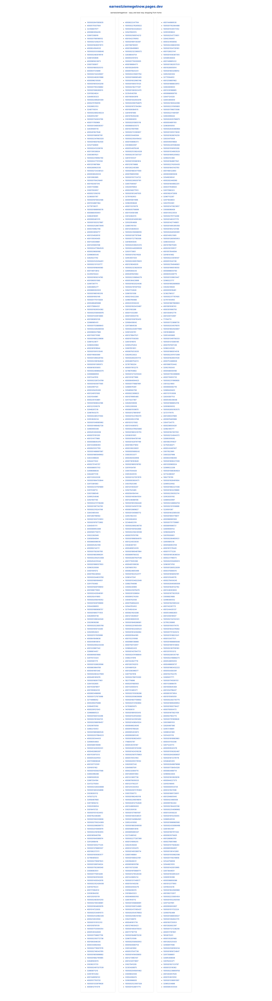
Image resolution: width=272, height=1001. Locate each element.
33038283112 (92, 793)
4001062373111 (93, 851)
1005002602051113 (133, 358)
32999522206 (169, 467)
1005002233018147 (171, 258)
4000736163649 (132, 461)
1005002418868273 (171, 658)
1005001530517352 (171, 29)
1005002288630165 (171, 45)
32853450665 (169, 335)
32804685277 (92, 287)
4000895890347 (132, 832)
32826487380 (169, 725)
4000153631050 (169, 977)
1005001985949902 (95, 455)
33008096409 (169, 209)
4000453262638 (94, 432)
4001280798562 (93, 516)
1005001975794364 (133, 106)
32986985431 (92, 322)
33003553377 (131, 455)
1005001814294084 (133, 632)
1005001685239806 (95, 338)
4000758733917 (131, 645)
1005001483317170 (171, 219)
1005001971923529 (171, 593)
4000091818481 (169, 290)
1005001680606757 (95, 609)
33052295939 (131, 406)
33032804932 (131, 519)
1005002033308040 (95, 51)
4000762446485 (94, 816)
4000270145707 (93, 464)
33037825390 (131, 484)
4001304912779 (169, 313)
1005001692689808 (171, 284)
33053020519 (131, 474)
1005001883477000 (133, 171)
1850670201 (168, 935)
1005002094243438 (95, 645)
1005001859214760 (95, 277)
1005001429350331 (95, 748)
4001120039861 (93, 242)
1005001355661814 (133, 161)
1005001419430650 (133, 954)
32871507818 (130, 674)
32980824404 (169, 774)
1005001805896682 (95, 954)
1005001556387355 (171, 55)
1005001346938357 (95, 126)
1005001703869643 (95, 325)
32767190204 (130, 364)
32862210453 (92, 729)
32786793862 (131, 371)
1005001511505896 (95, 635)
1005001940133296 (95, 716)
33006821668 (169, 596)
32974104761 (130, 467)
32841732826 (130, 290)
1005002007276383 (133, 790)
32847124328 (169, 97)
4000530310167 (131, 745)
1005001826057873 (95, 45)
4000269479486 (94, 703)
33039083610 (131, 119)
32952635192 (169, 496)
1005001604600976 (95, 906)
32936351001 (130, 435)
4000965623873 (94, 61)
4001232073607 (131, 961)
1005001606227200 (171, 461)
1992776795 (168, 477)
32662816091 (92, 216)
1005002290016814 (133, 800)
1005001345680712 (133, 513)
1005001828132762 (171, 587)
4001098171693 (93, 590)
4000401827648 (93, 132)
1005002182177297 (133, 87)
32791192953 (130, 196)
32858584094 (93, 538)
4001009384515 (131, 109)
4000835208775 (170, 274)
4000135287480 (170, 938)
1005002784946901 (171, 264)
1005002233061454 (171, 896)
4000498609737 (170, 664)
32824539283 (131, 845)
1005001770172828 (95, 300)
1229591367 (168, 509)
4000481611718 (131, 922)
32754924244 (131, 609)
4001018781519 (93, 925)
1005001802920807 (171, 329)
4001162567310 (93, 184)
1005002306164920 (95, 361)
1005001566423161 (133, 858)
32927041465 (130, 490)
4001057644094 (170, 251)
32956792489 (169, 913)
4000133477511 (169, 638)
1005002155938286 (133, 693)
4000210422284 (132, 297)
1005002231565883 (171, 106)
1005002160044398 (171, 103)
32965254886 (169, 984)
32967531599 (130, 938)
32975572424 (92, 658)
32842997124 (92, 387)
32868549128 (169, 819)
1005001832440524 (133, 629)
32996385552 (169, 600)
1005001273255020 (133, 374)
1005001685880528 (95, 732)
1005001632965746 (133, 80)
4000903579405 (170, 835)
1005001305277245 (95, 845)
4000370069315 (170, 571)
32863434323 (169, 242)
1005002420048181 (95, 593)
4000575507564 (94, 26)
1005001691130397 (133, 42)
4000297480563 (132, 684)
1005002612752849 (133, 803)
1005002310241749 (95, 509)
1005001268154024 (95, 864)
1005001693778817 (171, 516)
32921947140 (92, 500)
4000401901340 (93, 671)
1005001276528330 (133, 874)
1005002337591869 (95, 487)
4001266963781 (169, 838)
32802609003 (169, 87)
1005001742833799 (95, 119)
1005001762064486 (171, 26)
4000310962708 (93, 229)
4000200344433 (94, 738)
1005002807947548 (133, 558)
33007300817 (92, 64)
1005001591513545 (95, 351)
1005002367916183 (171, 648)
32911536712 (92, 490)
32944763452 (131, 606)
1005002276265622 (133, 26)
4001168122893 (169, 171)
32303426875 (131, 967)
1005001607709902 (133, 700)
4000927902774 (170, 716)
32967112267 (168, 196)
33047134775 (168, 422)
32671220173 (168, 745)
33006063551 (92, 871)
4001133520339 (93, 477)
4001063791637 (169, 442)
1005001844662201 (171, 184)
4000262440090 (170, 180)
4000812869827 (132, 509)
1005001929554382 (95, 309)
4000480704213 (132, 361)
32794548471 (168, 445)
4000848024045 (132, 725)
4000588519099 (94, 745)
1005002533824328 (133, 151)
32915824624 (92, 93)
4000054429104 (94, 758)
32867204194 (92, 780)
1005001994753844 (95, 480)
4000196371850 (131, 445)
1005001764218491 (95, 180)
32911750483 (92, 584)
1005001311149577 (132, 880)
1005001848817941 (171, 161)
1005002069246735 (133, 526)
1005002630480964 (171, 129)
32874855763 (131, 567)
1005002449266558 (95, 329)
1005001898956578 (95, 209)
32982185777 (168, 429)
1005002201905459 (133, 625)
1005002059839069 (133, 696)
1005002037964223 (95, 735)
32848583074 (92, 961)
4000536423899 (132, 280)
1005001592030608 (95, 819)
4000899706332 (132, 555)
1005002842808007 (171, 754)
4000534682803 (170, 613)
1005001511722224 (171, 909)
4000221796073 (170, 558)
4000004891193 (169, 122)
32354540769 (131, 93)
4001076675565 (170, 245)
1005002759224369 (95, 822)
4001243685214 (131, 877)
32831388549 (92, 493)
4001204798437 (170, 690)
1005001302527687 (95, 222)
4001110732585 (131, 867)
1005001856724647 (171, 951)
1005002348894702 (171, 503)
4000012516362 (169, 967)
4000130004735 (132, 316)
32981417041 (130, 577)
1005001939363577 (95, 855)
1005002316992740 (95, 158)
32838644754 (131, 55)
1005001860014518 (171, 351)
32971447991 (168, 903)
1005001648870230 (133, 935)
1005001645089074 (95, 838)
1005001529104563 (133, 716)
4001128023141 (169, 51)
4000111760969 (93, 122)
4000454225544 (94, 561)
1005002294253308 (95, 558)
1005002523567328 (133, 984)
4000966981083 (170, 519)
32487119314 (92, 109)
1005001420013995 (171, 867)
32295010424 (92, 274)
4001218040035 (131, 264)
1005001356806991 (133, 903)
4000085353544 (170, 987)
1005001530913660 (95, 316)
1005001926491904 (171, 480)
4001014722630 (93, 909)
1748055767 (130, 742)
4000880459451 (94, 213)
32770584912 (168, 77)
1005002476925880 (133, 429)
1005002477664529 (95, 248)
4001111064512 (93, 890)
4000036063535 (132, 619)
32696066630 (93, 471)
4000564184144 (131, 493)
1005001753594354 (95, 929)
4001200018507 (169, 616)
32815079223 (92, 887)
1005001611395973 (95, 364)
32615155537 (130, 158)
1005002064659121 (171, 538)
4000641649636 (94, 638)
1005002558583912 (133, 942)
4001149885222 (169, 61)
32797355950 (169, 300)
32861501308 (130, 293)
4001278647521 (131, 335)
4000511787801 (169, 932)
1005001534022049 (133, 580)
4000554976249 (132, 148)
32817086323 (169, 190)
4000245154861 (93, 400)
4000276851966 (170, 842)
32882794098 (131, 584)
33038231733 (92, 964)
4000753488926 (170, 361)
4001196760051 (131, 45)
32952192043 (169, 367)
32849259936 (131, 403)
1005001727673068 (95, 696)
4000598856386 (170, 880)
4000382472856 (170, 193)
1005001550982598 (171, 855)
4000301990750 (170, 309)
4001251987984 (93, 164)
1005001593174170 (171, 625)
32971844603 (169, 200)
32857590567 (131, 184)
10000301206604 (132, 593)
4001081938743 (169, 306)
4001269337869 (170, 416)
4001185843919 (131, 97)
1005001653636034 (171, 555)
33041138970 (130, 919)
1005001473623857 (171, 206)
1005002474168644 (133, 655)
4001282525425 (170, 942)
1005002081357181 (171, 655)
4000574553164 (131, 758)
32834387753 (169, 397)
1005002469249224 (95, 113)
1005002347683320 (95, 139)
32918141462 (168, 255)
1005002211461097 (171, 113)
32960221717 (168, 280)
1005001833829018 (171, 777)
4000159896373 (132, 142)
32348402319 (131, 522)
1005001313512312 (94, 922)
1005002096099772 (95, 825)
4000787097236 (170, 345)
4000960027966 (94, 332)
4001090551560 (93, 280)
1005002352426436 (95, 883)
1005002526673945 (95, 226)
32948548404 (169, 58)
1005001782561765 (95, 551)
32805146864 (131, 855)
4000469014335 (132, 548)
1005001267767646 (133, 235)
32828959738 (93, 616)
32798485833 (93, 858)
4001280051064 (131, 774)
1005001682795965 (95, 958)
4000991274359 (131, 596)
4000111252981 (131, 313)
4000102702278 (170, 674)
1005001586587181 (95, 135)
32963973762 (169, 564)
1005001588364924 (171, 471)
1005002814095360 (133, 219)
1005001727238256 (171, 929)
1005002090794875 (133, 103)
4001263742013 (131, 664)
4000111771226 (169, 551)
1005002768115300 (133, 677)
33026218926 (169, 287)
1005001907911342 (171, 832)
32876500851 (169, 535)
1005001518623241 (171, 635)
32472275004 (92, 784)
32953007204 (131, 258)
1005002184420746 (171, 806)
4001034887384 (93, 203)
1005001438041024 (133, 722)
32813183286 (130, 309)
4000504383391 (170, 671)
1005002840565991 (171, 232)
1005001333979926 (95, 984)
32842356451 (169, 38)
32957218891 (168, 729)
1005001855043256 (95, 84)
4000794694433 (132, 603)
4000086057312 (93, 467)
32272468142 (130, 835)
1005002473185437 (133, 909)
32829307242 (131, 764)
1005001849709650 (95, 587)
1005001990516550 (171, 268)
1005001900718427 (171, 706)
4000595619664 (170, 142)
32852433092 (131, 822)
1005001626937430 (171, 358)
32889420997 (169, 500)
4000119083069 (93, 355)
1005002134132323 (171, 619)
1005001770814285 (95, 874)
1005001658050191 (171, 574)
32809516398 (169, 877)
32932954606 (131, 222)
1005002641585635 (95, 22)
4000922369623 (132, 393)
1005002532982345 (95, 916)
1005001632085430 (171, 513)
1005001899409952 (171, 703)
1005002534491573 (95, 913)
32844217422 (92, 461)
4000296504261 (170, 426)
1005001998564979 (133, 538)
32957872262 (92, 974)
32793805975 (131, 706)
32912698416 (92, 842)
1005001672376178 (171, 758)
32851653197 (168, 829)
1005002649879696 (171, 764)
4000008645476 (94, 442)
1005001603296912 (171, 71)
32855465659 (169, 100)
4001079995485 (132, 397)
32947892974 (131, 32)
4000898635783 (170, 271)
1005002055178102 (133, 761)
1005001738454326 (171, 767)
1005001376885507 (95, 848)
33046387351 (130, 545)
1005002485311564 (95, 416)
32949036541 (169, 177)
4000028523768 (132, 419)
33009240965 (131, 587)
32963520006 (93, 567)
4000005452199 (94, 545)
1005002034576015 (171, 325)
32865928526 (93, 777)
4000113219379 (131, 206)
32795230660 (169, 622)
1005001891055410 (133, 713)
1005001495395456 (171, 226)
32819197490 (130, 113)
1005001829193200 (95, 877)
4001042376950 (132, 38)
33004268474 (131, 977)
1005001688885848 (171, 642)
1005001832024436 (133, 284)
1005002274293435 (171, 164)
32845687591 (130, 767)
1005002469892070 (95, 371)
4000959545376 (170, 748)
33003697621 (92, 155)
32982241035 (169, 348)
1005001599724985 (133, 906)
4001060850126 (93, 319)
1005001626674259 (171, 135)
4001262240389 (132, 167)
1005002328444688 (95, 787)
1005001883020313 (95, 67)
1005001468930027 (171, 916)
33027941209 (130, 964)
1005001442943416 (133, 100)
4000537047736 (132, 951)
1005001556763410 (133, 319)
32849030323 (93, 97)
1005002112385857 (133, 132)
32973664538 (131, 325)
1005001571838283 (171, 845)
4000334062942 (94, 945)
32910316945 (168, 784)
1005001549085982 (95, 422)
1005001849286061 (133, 622)
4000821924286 (132, 613)
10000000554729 (170, 787)
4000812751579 (93, 987)
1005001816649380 (95, 268)
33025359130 (131, 809)
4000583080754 (132, 945)
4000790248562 (94, 574)
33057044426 (131, 471)
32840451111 (92, 526)
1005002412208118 (95, 148)
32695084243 (131, 271)
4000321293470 (132, 848)
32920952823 (93, 632)
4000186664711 (131, 64)
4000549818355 (170, 661)
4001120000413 (131, 687)
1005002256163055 (95, 832)
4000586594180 (170, 371)
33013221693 (168, 384)
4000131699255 (131, 842)
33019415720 (92, 809)
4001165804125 (93, 690)
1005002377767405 (171, 297)
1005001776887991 (133, 384)
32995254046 (93, 496)
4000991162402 (169, 803)
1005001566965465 (133, 77)
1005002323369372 (133, 51)
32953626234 (93, 419)
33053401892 (131, 948)
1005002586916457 (95, 722)
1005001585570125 (133, 84)
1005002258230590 (133, 532)
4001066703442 (170, 364)
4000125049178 (169, 577)
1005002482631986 (95, 77)
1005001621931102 (171, 432)
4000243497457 (170, 448)
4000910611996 (131, 200)
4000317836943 (170, 187)
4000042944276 (132, 887)
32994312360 (169, 158)
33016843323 (131, 893)
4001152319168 (131, 638)
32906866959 (93, 374)
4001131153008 (169, 393)
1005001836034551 (133, 738)
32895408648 (169, 958)
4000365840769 (94, 835)
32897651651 (130, 348)
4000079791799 (131, 535)
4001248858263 (132, 806)
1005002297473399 (171, 355)
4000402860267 (94, 751)
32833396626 (93, 458)
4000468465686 (94, 303)
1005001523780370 (133, 416)
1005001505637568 (95, 771)
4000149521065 (169, 235)
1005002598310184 (133, 916)
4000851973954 (170, 693)
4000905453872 (132, 732)
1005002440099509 (133, 248)
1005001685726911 (171, 793)
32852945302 (169, 74)
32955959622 (169, 32)
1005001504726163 (171, 48)
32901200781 (130, 332)
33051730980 (92, 187)
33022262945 (93, 535)
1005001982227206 (171, 487)
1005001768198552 (95, 38)
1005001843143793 (171, 167)
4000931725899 (93, 71)
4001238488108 (131, 500)
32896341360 (169, 732)
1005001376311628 (133, 255)
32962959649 (131, 203)
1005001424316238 (133, 751)
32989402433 (131, 648)
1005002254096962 (171, 809)
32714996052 (92, 700)
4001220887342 (93, 648)
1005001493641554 (133, 496)
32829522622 (131, 355)
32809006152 (169, 529)
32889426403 (169, 390)
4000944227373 (170, 780)
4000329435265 (94, 390)
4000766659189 (132, 174)
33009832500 (131, 974)
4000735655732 (170, 377)
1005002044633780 (95, 577)
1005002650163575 (171, 409)
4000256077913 (131, 190)
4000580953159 (170, 545)
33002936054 (93, 806)
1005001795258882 (95, 87)
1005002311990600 (171, 380)
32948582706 (131, 390)
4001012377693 (169, 883)
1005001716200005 (133, 61)
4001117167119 (131, 932)
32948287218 (92, 409)
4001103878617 (93, 687)
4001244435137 (169, 609)
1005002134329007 (95, 74)
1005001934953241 (171, 874)
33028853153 (92, 106)
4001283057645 (170, 974)
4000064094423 (132, 380)
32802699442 (169, 116)
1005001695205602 (171, 155)
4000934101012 (131, 58)
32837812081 (168, 203)
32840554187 (92, 116)
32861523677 (92, 342)
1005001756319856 (171, 858)
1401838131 (130, 709)
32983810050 (169, 126)
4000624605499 (132, 571)
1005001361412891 (171, 851)
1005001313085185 (171, 342)
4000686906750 (170, 93)
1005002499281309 (95, 100)
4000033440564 (132, 135)
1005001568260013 (95, 90)
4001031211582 (131, 422)
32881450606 (92, 58)
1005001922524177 (133, 574)
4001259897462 (170, 80)
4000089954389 (94, 529)
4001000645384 (170, 687)
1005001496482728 (95, 426)
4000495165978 (93, 677)
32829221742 (92, 258)
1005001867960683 (171, 303)
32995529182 (169, 484)
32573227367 (131, 400)
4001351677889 (131, 377)
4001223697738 (131, 777)
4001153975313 (93, 754)
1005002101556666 (171, 506)
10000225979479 (132, 590)
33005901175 (92, 661)
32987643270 (92, 413)
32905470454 (131, 345)
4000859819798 (132, 864)
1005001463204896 (95, 790)
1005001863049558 (133, 825)
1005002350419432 (133, 139)
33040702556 (131, 600)
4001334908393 (94, 445)
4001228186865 (169, 90)
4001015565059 (169, 696)
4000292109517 (169, 248)
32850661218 (168, 542)
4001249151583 (93, 393)
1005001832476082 (171, 629)
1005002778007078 (95, 948)
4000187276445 (170, 548)
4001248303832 (170, 590)
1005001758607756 (95, 935)
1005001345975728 (133, 506)
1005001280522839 (171, 567)
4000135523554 (170, 213)
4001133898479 (169, 684)
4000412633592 (94, 919)
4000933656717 (93, 232)
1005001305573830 (171, 132)
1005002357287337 (133, 155)
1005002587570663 (133, 754)
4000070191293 (93, 435)
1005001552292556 (171, 900)
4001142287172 (169, 606)
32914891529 (130, 667)
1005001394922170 (171, 919)
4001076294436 (132, 116)
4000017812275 (131, 367)
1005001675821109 (171, 713)
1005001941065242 (171, 603)
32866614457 (92, 651)
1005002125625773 (95, 42)
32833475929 (169, 139)
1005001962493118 (133, 796)
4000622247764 (132, 22)
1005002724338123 (95, 171)
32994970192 (92, 706)
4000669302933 (94, 290)
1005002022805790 (95, 625)
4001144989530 (169, 22)
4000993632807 (170, 906)
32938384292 (93, 893)
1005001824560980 (171, 890)
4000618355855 (94, 367)
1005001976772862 (95, 522)
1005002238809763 (171, 971)
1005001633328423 (133, 29)
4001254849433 (132, 229)
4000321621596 (169, 790)
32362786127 (168, 293)
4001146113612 (93, 271)
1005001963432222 (171, 667)
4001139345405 (93, 238)
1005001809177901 (95, 680)
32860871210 (92, 971)
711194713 (167, 319)
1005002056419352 (95, 600)
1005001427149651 (171, 222)
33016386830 (169, 332)
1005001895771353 (95, 613)
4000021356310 (93, 193)
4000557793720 (94, 980)
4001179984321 (93, 306)
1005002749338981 (95, 903)
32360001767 (92, 196)
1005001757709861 (171, 522)
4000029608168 (94, 251)
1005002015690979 (95, 829)
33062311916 (130, 658)
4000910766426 (132, 729)
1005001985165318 (95, 293)
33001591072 (92, 571)
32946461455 (169, 761)
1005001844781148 (133, 438)
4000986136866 (132, 642)
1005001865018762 (133, 464)
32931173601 (130, 251)
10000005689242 (132, 451)
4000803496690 (94, 693)
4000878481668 (170, 419)
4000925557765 (94, 448)
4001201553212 (169, 651)
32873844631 (169, 871)
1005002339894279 (133, 277)
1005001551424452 (95, 813)
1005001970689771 (133, 871)
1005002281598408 (171, 145)
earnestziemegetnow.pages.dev (136, 6)
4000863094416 (94, 32)
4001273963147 (131, 958)
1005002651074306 (133, 748)
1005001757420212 (171, 632)
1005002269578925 (133, 261)
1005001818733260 (95, 629)
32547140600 (92, 145)
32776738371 (92, 206)
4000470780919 (93, 103)
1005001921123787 (171, 964)
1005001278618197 (133, 413)
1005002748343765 (95, 951)
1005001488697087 (95, 451)
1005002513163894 (133, 703)
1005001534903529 (171, 151)
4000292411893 (93, 596)
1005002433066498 (171, 825)
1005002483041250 (95, 900)
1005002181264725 (95, 719)
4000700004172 (170, 709)
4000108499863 (132, 48)
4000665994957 (170, 848)
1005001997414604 (171, 645)
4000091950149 (93, 297)
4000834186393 (170, 458)
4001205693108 (93, 245)
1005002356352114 (171, 493)
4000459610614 (93, 642)
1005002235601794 (133, 74)
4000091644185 (131, 635)
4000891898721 (169, 526)
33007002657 (92, 190)
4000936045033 (94, 174)
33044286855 (93, 606)
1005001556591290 (171, 148)
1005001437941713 (133, 651)
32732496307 (169, 474)
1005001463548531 (133, 816)
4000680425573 (132, 126)
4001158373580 (93, 335)
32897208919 (92, 35)
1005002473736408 (95, 503)
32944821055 (169, 864)
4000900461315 (93, 219)
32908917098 (169, 945)
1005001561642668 (133, 529)
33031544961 (92, 397)
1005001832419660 (171, 490)
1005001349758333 (171, 338)
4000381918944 (93, 348)
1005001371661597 (133, 813)
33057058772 (131, 793)
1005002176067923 (95, 861)
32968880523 (93, 713)
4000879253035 (132, 351)
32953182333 (131, 516)
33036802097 (131, 145)
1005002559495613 (171, 561)
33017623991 (168, 451)
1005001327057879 (133, 477)
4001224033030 (132, 542)
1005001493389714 (133, 851)
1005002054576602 (133, 913)
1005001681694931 (95, 580)
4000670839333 (132, 780)
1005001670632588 (95, 200)
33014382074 (130, 216)
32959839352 (169, 406)
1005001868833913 (171, 84)
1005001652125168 (171, 229)
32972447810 (92, 377)
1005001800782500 (95, 142)
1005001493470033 (133, 929)
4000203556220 (132, 303)
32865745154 (130, 226)
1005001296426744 (95, 358)
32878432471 (168, 961)
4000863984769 (94, 667)
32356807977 (92, 29)
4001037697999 (131, 129)
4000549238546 (170, 400)
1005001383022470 (133, 90)
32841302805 (92, 684)
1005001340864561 (133, 819)
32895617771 (168, 677)
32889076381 (130, 387)
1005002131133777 (94, 264)
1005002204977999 (133, 329)
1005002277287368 (133, 838)
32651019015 (130, 342)
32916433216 (168, 887)
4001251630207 (131, 487)
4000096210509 (94, 80)
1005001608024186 (95, 403)
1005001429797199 (133, 442)
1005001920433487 (133, 306)
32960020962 (93, 345)
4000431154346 (169, 742)
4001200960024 (170, 464)
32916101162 (92, 767)
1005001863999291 (95, 555)
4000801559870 (132, 409)
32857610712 (130, 900)
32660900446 (93, 429)
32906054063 (93, 742)
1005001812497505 (133, 193)
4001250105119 (93, 896)
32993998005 (131, 980)
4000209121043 (93, 709)
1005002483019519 (95, 55)
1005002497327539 (95, 967)
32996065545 (93, 255)
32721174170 (168, 413)
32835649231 (131, 861)
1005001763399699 (171, 374)
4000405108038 (132, 564)
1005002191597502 (133, 287)
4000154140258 (131, 883)
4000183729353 (170, 922)
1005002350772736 (95, 938)
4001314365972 (131, 426)
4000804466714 (170, 771)
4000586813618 (131, 829)
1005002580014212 (133, 35)
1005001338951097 (171, 980)
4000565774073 (93, 532)
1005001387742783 (95, 506)
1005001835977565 (95, 384)
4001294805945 (170, 796)
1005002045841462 (133, 971)
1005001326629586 (95, 664)
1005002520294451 (95, 261)
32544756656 (169, 861)
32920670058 (93, 725)
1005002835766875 (171, 119)
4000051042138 (169, 261)
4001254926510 (93, 235)
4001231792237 (131, 784)
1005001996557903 (95, 564)
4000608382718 (170, 387)
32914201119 (168, 735)
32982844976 (169, 532)
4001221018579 (93, 406)
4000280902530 (94, 167)
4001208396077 (131, 671)
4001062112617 (169, 893)
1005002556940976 (95, 313)
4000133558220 (170, 813)
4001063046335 (94, 942)
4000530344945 (94, 932)
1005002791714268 (171, 216)
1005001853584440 (133, 503)
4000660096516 (94, 542)
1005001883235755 (133, 432)
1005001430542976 (95, 880)
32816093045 (131, 242)
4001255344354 (132, 787)
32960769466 (131, 300)
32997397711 (92, 284)
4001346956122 (93, 977)
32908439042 (131, 322)
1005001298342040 (95, 619)
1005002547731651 (171, 35)
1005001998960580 (171, 822)
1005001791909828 (171, 719)
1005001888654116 (171, 403)
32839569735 (93, 129)
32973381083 (92, 484)
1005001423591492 (133, 719)
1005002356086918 (133, 232)
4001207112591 (93, 764)
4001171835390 (131, 561)
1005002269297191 (133, 180)
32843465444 (93, 513)
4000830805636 (170, 174)
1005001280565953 (171, 238)
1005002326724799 (95, 380)
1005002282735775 (171, 700)
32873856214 (92, 803)
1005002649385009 (171, 584)
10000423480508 (170, 800)
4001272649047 (131, 616)
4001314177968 (93, 438)
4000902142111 (93, 548)
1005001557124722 (133, 177)
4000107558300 (132, 338)
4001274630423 (131, 925)
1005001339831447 (171, 277)
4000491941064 (131, 274)
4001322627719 (131, 661)
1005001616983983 (171, 738)
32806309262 (169, 438)
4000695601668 (94, 655)
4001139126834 (93, 151)
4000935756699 (132, 209)
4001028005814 (169, 67)
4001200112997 (169, 316)
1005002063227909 (95, 674)
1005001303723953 (95, 519)
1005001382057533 (171, 64)
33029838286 (93, 622)
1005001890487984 (133, 551)
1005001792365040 (95, 867)
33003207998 (169, 455)
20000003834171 (132, 480)
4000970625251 (132, 71)
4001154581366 (131, 213)
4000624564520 (94, 48)
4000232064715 (132, 771)
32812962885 (92, 177)
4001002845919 (131, 67)
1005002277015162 (95, 161)
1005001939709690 (95, 603)
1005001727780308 (133, 238)
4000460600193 (132, 896)
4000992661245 (132, 735)
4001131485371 (131, 690)
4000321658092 (170, 42)
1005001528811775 (133, 987)
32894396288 (93, 774)
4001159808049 (93, 761)
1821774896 (130, 680)
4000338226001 (132, 448)
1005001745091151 (170, 680)
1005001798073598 (171, 109)
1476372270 (92, 796)
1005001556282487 (171, 751)
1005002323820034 (133, 268)
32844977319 (92, 474)
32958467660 (93, 800)
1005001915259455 (171, 816)
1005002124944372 (171, 435)
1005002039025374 (133, 245)
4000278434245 (170, 580)
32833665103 (169, 722)
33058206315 (131, 890)
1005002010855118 (133, 122)
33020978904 (131, 187)
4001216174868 (131, 164)
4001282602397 (170, 925)
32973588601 (169, 954)
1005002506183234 (171, 948)
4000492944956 (132, 458)
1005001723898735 (171, 322)
